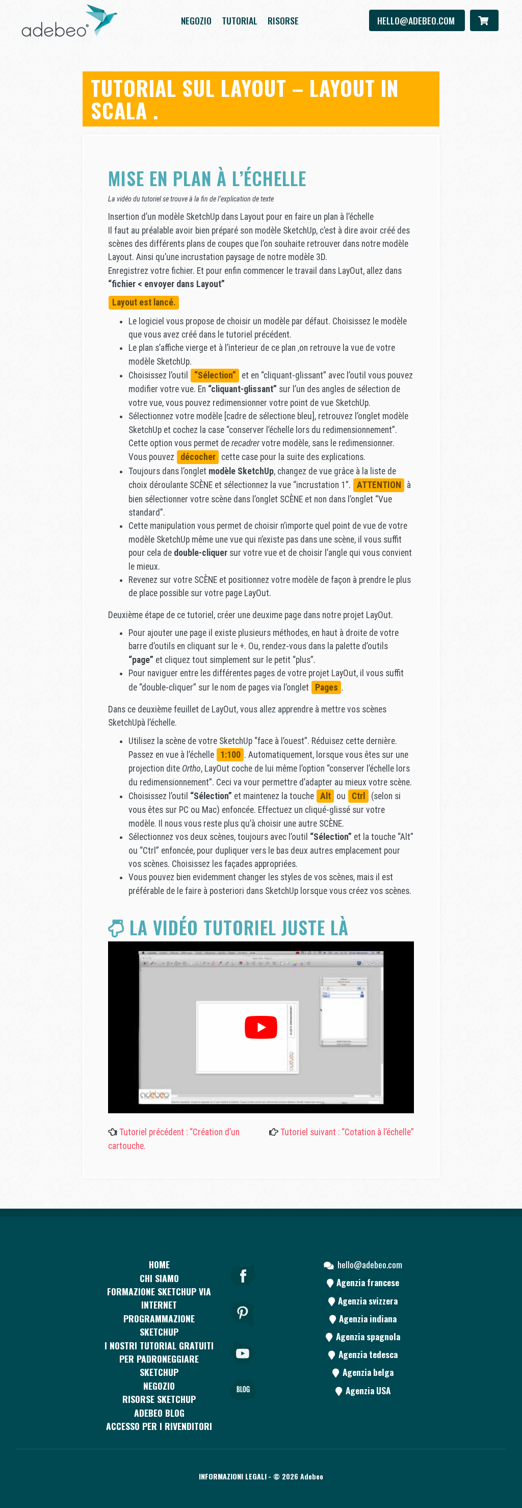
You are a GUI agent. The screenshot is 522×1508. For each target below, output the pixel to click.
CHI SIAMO (159, 1278)
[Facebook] (243, 1289)
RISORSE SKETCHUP (159, 1398)
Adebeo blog (159, 1412)
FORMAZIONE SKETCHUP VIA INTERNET (159, 1298)
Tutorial (239, 20)
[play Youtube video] (261, 1027)
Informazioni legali (233, 1476)
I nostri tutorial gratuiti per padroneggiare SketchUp (159, 1359)
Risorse (283, 20)
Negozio (196, 20)
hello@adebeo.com (417, 20)
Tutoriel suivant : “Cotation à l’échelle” (347, 1132)
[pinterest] (243, 1328)
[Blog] (243, 1404)
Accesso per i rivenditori (159, 1426)
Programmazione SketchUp (159, 1325)
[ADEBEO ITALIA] (69, 20)
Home (159, 1264)
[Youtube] (243, 1366)
